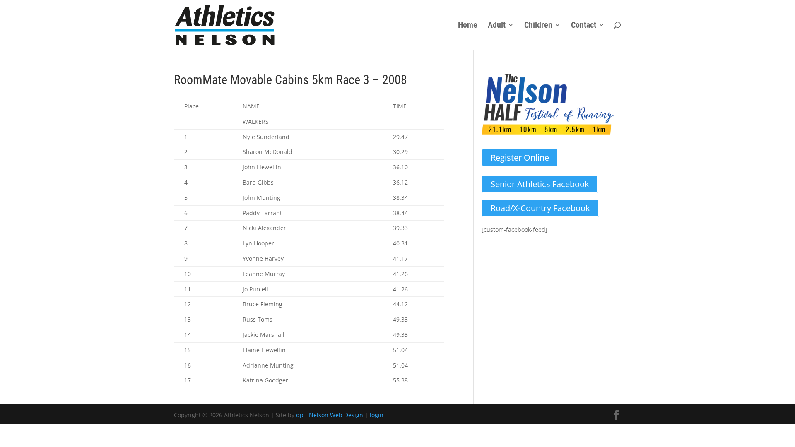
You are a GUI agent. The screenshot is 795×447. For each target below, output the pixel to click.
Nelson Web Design (336, 415)
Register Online (520, 157)
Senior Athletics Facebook (540, 184)
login (376, 415)
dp (300, 415)
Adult (497, 26)
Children (538, 26)
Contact (583, 26)
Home (467, 26)
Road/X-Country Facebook (540, 208)
